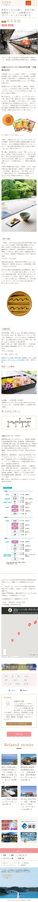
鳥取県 (18, 21)
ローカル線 (8, 684)
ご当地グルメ (16, 680)
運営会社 (26, 863)
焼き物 (26, 684)
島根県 (18, 20)
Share (24, 690)
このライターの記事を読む (18, 724)
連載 (12, 855)
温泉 (25, 680)
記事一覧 (28, 4)
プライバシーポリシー (9, 865)
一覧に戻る (19, 734)
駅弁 (19, 676)
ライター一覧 (16, 863)
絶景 (6, 680)
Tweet (13, 690)
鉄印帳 (18, 684)
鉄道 (4, 25)
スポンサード (22, 855)
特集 (4, 855)
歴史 (11, 25)
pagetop (19, 851)
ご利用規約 (23, 865)
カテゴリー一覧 (8, 858)
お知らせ (5, 863)
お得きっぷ (28, 676)
